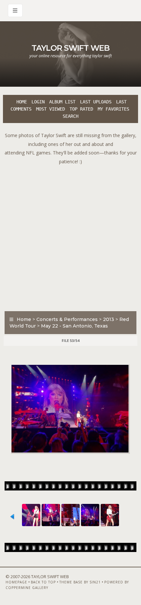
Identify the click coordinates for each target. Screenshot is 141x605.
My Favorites (113, 109)
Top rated (81, 109)
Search (70, 116)
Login (38, 101)
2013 (108, 319)
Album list (62, 101)
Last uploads (95, 101)
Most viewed (50, 109)
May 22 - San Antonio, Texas (74, 326)
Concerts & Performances (67, 319)
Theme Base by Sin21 (80, 582)
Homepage (16, 582)
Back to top (43, 582)
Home (21, 101)
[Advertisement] (70, 236)
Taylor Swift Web (70, 48)
